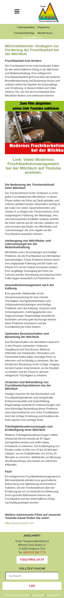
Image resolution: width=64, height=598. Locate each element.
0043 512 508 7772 (34, 552)
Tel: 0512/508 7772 (32, 37)
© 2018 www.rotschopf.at (17, 595)
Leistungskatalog (25, 27)
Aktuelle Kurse (44, 33)
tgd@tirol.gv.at (32, 559)
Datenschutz (53, 595)
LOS (32, 585)
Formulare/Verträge (24, 33)
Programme (43, 27)
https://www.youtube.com (19, 523)
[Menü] (17, 11)
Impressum (38, 595)
